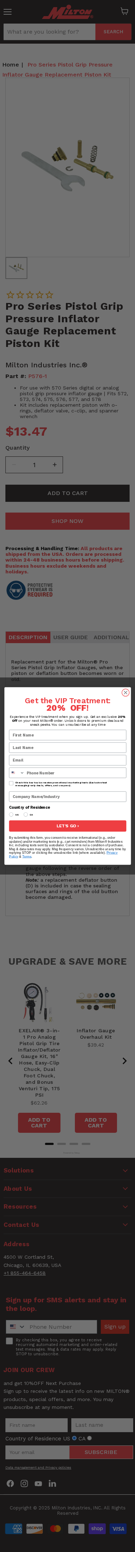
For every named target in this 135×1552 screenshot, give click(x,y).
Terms (26, 856)
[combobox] (16, 773)
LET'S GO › (68, 825)
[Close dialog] (125, 692)
